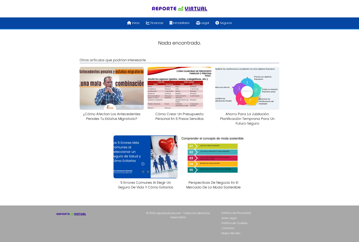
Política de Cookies (234, 223)
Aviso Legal (229, 218)
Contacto (228, 228)
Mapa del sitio (231, 233)
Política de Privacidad (236, 213)
